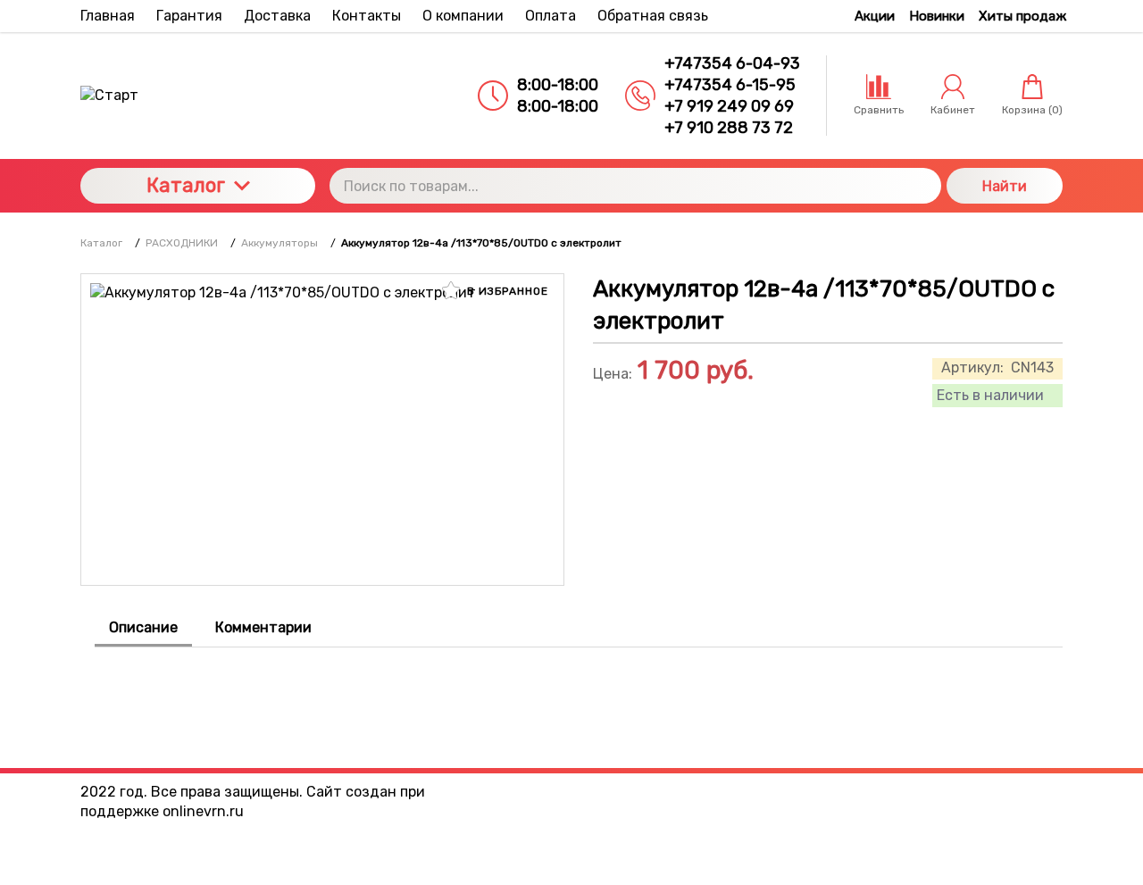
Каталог (185, 185)
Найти (1004, 186)
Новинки (936, 16)
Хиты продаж (1022, 16)
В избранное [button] (505, 291)
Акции (875, 16)
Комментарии (263, 627)
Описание (143, 627)
